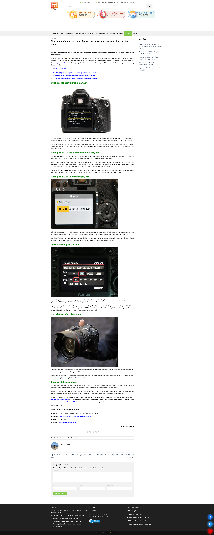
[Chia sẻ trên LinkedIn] (98, 432)
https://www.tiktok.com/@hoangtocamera (69, 524)
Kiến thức (128, 33)
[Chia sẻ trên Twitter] (89, 432)
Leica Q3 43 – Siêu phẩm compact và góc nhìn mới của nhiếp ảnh (150, 58)
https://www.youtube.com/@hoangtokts (69, 521)
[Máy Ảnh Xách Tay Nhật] (57, 6)
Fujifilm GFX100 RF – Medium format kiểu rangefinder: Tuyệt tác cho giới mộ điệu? (150, 46)
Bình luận (56, 470)
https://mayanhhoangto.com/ (68, 422)
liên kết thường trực (81, 437)
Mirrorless (69, 33)
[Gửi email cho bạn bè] (92, 432)
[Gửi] (149, 6)
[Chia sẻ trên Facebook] (86, 432)
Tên (54, 485)
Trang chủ (55, 33)
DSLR (61, 33)
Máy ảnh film (111, 33)
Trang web (110, 485)
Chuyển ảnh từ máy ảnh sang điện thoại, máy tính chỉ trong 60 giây (74, 75)
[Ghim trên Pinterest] (95, 432)
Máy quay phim (100, 33)
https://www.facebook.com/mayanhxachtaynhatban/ (75, 416)
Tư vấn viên (67, 48)
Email (82, 485)
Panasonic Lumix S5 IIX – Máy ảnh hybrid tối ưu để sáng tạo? (149, 53)
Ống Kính (90, 33)
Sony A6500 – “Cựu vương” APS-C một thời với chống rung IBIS (150, 63)
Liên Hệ (135, 33)
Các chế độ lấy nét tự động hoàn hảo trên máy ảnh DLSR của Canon (74, 72)
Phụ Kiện (119, 33)
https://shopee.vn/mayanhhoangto (68, 518)
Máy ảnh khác (80, 33)
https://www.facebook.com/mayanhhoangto (71, 515)
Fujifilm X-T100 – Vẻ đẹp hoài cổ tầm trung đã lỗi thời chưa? (150, 69)
